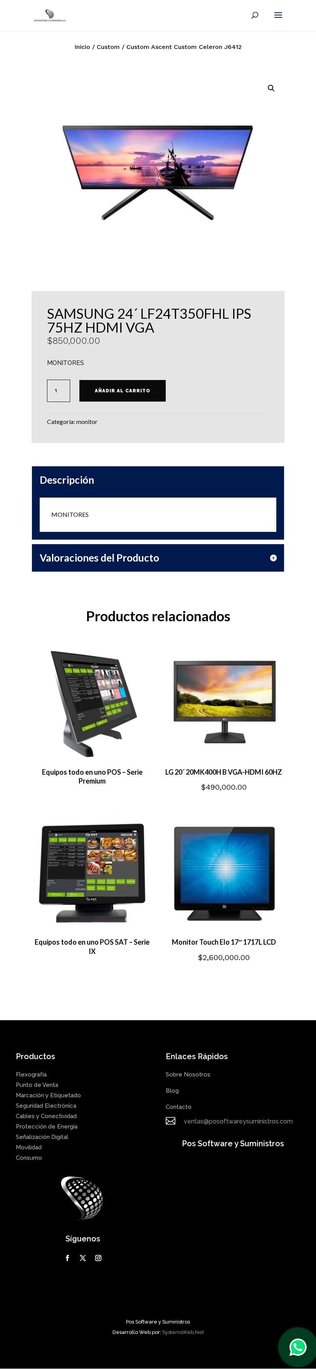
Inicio (82, 46)
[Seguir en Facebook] (67, 1258)
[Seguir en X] (83, 1258)
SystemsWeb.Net (183, 1332)
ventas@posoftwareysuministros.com (238, 1121)
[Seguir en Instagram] (98, 1258)
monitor (86, 421)
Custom (108, 46)
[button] (271, 88)
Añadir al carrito (122, 391)
